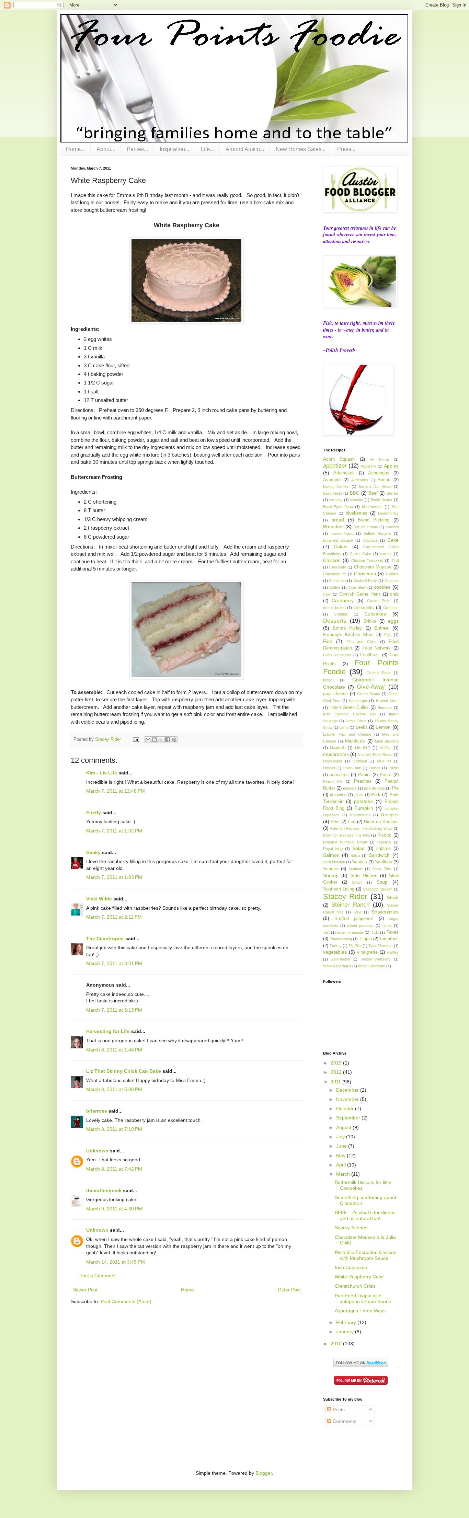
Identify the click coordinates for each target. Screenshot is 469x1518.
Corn (327, 594)
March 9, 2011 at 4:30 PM (114, 1208)
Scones (330, 868)
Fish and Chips (361, 642)
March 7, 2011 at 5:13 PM (114, 1010)
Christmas (365, 573)
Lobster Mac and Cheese (347, 734)
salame (383, 848)
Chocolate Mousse (372, 567)
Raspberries (360, 815)
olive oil (384, 761)
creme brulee (334, 608)
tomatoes (389, 938)
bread (337, 519)
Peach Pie (332, 781)
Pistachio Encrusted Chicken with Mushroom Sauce (366, 1255)
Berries (393, 493)
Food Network (376, 648)
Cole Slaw (357, 587)
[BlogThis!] (154, 739)
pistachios (338, 795)
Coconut (392, 580)
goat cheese (335, 693)
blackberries (372, 507)
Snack (357, 882)
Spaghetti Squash (377, 889)
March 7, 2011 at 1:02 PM (114, 830)
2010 (337, 1343)
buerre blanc (342, 533)
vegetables (335, 952)
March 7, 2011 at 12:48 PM (115, 791)
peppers (350, 788)
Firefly (93, 812)
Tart (326, 932)
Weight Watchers (376, 959)
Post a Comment (97, 1275)
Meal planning (387, 741)
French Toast (379, 673)
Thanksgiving (341, 939)
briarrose (96, 1111)
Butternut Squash (338, 540)
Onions (375, 768)
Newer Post (85, 1289)
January (345, 1331)
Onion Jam (352, 768)
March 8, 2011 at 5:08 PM (114, 1089)
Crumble (341, 614)
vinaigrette (367, 952)
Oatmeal (360, 761)
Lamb (343, 727)
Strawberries (385, 912)
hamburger (358, 701)
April (341, 1165)
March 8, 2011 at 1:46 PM (114, 1050)
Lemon (383, 727)
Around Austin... (245, 149)
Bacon (384, 480)
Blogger (263, 1473)
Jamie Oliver (356, 721)
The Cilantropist (105, 938)
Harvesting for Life (108, 1031)
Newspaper (332, 761)
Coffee (334, 587)
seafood (355, 869)
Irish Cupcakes (351, 1267)
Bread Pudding (373, 520)
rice (351, 821)
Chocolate (337, 567)
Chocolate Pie (334, 574)
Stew (357, 912)
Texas (393, 932)
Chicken (332, 560)
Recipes (390, 814)
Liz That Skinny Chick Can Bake (123, 1071)
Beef (373, 493)
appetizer (335, 465)
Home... (75, 149)
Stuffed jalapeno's (354, 918)
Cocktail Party (365, 580)
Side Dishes (363, 875)
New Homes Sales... (300, 149)
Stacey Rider (345, 896)
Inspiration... (174, 149)
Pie (395, 788)
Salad (358, 848)
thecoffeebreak (104, 1190)
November (348, 1099)
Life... (207, 149)
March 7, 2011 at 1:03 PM (114, 877)
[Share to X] (161, 739)
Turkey (336, 946)
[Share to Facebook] (167, 739)
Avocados (359, 480)
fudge (327, 680)
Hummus (384, 707)
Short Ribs (381, 869)
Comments (343, 1421)
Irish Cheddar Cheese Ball (349, 714)
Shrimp (331, 875)
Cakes (340, 546)
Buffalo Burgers (377, 533)
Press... (346, 149)
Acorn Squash (339, 459)
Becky (93, 852)
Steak (393, 897)
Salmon (331, 855)
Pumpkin (363, 808)
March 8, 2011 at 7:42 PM (114, 1169)
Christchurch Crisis (355, 1286)
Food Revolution (337, 655)
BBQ (354, 493)
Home (187, 1289)
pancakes (339, 774)
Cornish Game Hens (360, 594)
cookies (382, 587)
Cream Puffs (378, 601)
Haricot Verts (387, 701)
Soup (382, 882)
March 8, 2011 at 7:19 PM (114, 1129)
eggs (393, 621)
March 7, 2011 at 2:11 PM (114, 917)
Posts (338, 1409)
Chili (395, 561)
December (348, 1090)
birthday (336, 500)
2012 (337, 1072)
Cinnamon (337, 580)
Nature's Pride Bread (375, 754)
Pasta (385, 774)
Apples (391, 466)
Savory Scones (351, 1227)
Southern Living (338, 889)
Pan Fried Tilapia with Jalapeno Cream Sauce (363, 1298)
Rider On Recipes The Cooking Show (361, 828)
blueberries (356, 513)
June (342, 1146)
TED (375, 932)
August (344, 1127)
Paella (394, 768)
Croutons (391, 608)
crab (394, 594)
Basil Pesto (332, 493)
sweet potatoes (360, 925)
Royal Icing (333, 849)
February (346, 1322)
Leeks (362, 727)
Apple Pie (369, 466)
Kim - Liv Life (101, 772)
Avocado (332, 480)
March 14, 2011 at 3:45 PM (115, 1262)
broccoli (392, 527)
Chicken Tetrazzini (367, 561)
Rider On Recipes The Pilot (346, 835)
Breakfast (333, 526)
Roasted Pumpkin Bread (345, 842)
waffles (393, 952)
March (343, 1174)
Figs (387, 635)
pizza (358, 795)
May (341, 1155)
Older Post (289, 1289)
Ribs (335, 821)
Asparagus (378, 473)
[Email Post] (135, 739)
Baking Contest (336, 486)
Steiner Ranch (350, 904)
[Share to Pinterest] (174, 739)
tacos (387, 925)
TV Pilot (354, 946)
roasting (384, 842)
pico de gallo (374, 788)
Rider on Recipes (381, 821)
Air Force (379, 459)
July (341, 1136)
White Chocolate (371, 966)
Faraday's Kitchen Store (348, 634)
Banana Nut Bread (375, 486)
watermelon (340, 959)
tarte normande (350, 932)
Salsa (355, 855)
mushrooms (336, 754)
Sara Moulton (334, 862)
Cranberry (343, 600)
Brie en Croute (365, 527)
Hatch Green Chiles (349, 707)
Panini (364, 774)
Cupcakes (375, 614)
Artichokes (344, 473)
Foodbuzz (370, 655)
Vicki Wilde (99, 898)
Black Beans (381, 500)
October (345, 1108)
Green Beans (368, 694)
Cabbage (370, 540)
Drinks (370, 621)
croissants (363, 607)
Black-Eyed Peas (338, 507)
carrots (386, 554)
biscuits (356, 500)
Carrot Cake (360, 554)
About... (105, 149)
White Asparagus (337, 966)
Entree (381, 628)
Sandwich (379, 855)
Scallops (383, 862)
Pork (375, 794)
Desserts (334, 621)
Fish (327, 641)
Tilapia (365, 938)
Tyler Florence (380, 946)
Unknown (97, 1150)
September (349, 1117)
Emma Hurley (347, 628)
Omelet (329, 768)
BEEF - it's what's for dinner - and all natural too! (366, 1215)
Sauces (359, 862)
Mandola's (355, 741)
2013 (337, 1063)
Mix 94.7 (362, 748)
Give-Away (371, 686)
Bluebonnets (388, 513)
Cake (393, 540)
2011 (336, 1081)
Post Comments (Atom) (126, 1301)
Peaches (362, 781)
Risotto (384, 835)
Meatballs (338, 748)
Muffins (385, 748)
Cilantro (392, 574)
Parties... (137, 149)
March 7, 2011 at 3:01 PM (114, 963)
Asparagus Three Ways (360, 1310)
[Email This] (148, 739)
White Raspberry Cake (359, 1276)
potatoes (363, 801)
